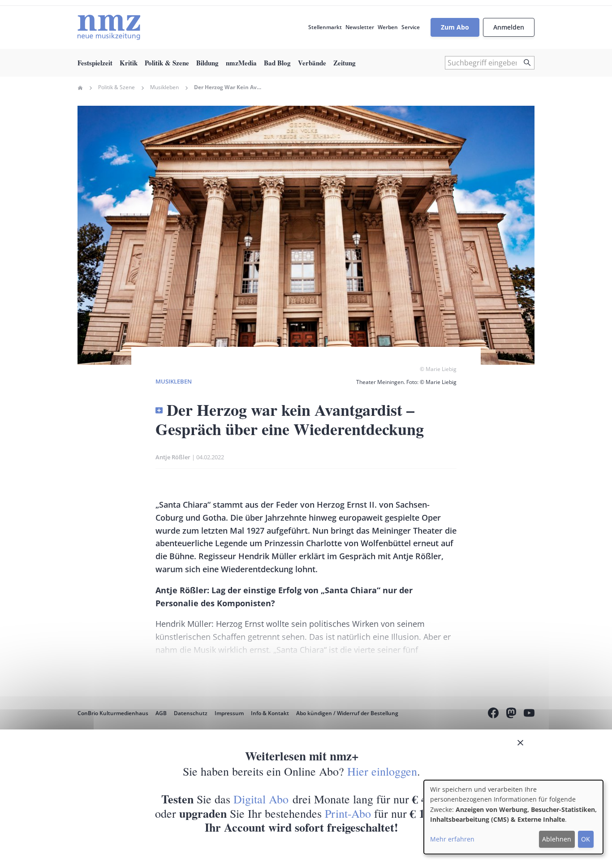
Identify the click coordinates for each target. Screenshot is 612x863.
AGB (161, 713)
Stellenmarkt (325, 27)
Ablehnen (556, 839)
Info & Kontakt (270, 713)
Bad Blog (277, 63)
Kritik (129, 63)
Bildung (207, 63)
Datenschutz (190, 713)
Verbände (312, 63)
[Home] (109, 27)
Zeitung (344, 63)
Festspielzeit (95, 63)
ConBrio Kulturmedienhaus (113, 713)
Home (80, 88)
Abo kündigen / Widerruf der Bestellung (347, 713)
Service (410, 27)
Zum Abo (455, 27)
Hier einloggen (382, 771)
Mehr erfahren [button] (452, 839)
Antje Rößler (172, 457)
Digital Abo (261, 799)
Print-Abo (348, 813)
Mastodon (511, 714)
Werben (388, 27)
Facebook (493, 714)
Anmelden (508, 27)
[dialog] (513, 817)
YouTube (529, 714)
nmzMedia (241, 63)
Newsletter (359, 27)
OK (585, 839)
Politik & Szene (167, 63)
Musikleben (164, 87)
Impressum (229, 713)
